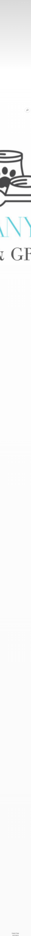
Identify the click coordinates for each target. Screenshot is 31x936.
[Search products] (27, 110)
